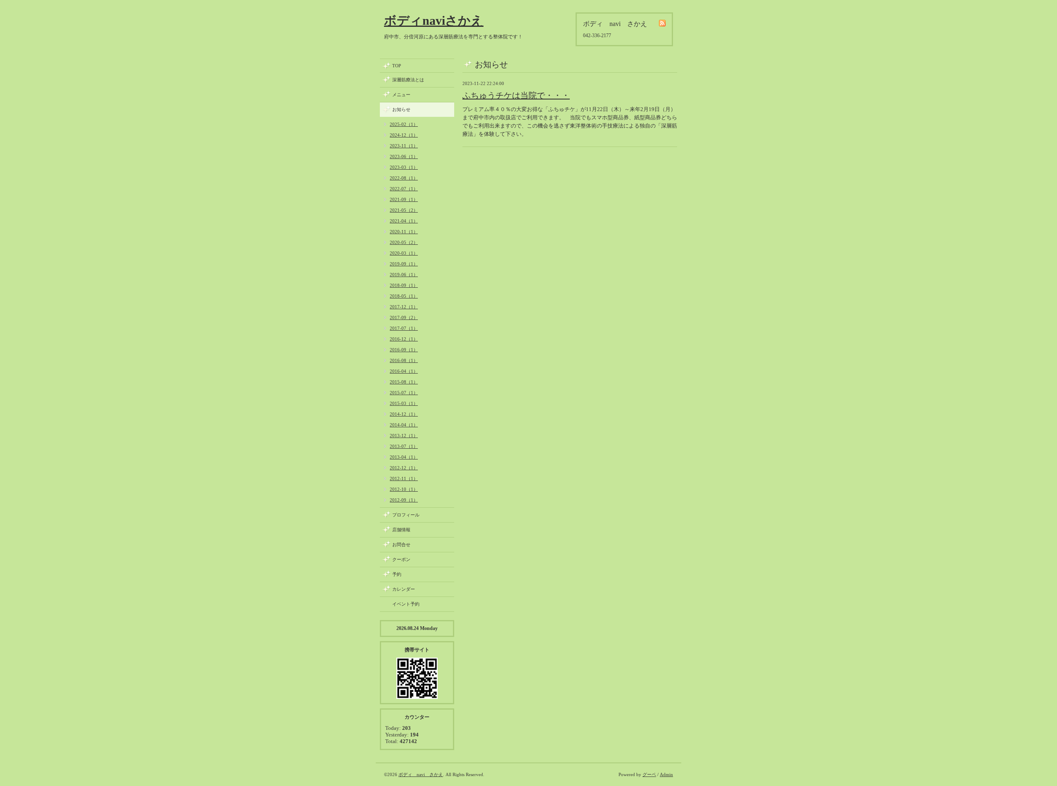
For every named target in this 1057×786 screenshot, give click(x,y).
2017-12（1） (404, 306)
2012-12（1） (404, 467)
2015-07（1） (404, 392)
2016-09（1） (404, 349)
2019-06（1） (404, 274)
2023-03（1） (404, 167)
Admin (666, 774)
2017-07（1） (404, 328)
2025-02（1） (404, 124)
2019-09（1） (404, 263)
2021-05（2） (404, 210)
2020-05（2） (404, 242)
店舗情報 (401, 529)
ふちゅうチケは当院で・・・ (516, 95)
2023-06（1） (404, 156)
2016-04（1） (404, 371)
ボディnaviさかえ (433, 20)
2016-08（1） (404, 360)
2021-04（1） (404, 220)
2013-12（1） (404, 435)
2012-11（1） (404, 478)
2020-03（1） (404, 253)
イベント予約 (405, 603)
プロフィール (405, 514)
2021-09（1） (404, 199)
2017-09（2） (404, 317)
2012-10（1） (404, 489)
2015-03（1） (404, 403)
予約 (396, 574)
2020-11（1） (404, 231)
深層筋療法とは (408, 79)
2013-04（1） (404, 457)
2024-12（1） (404, 135)
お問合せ (401, 544)
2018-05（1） (404, 296)
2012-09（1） (404, 499)
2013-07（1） (404, 446)
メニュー (401, 94)
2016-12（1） (404, 338)
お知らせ (401, 109)
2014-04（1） (404, 424)
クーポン (401, 559)
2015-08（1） (404, 381)
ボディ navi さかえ (420, 774)
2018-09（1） (404, 285)
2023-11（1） (404, 145)
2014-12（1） (404, 414)
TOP (396, 65)
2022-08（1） (404, 177)
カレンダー (403, 589)
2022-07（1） (404, 188)
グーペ (649, 774)
